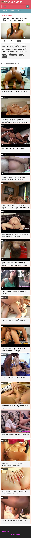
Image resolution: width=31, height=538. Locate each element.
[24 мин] (15, 489)
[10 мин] (15, 432)
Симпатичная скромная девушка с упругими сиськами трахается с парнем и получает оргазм (15, 208)
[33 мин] (15, 461)
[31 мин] (15, 203)
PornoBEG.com (5, 531)
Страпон (4, 57)
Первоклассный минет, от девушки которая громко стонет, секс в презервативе (14, 179)
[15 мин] (15, 89)
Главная (5, 10)
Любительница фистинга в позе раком (15, 434)
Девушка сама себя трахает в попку (14, 91)
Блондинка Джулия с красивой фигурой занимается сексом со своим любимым (15, 122)
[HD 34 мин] (15, 346)
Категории (11, 10)
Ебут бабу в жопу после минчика (13, 148)
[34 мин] (15, 403)
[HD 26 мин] (15, 175)
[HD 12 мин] (15, 146)
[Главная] (12, 2)
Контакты (18, 10)
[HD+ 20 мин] (15, 260)
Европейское (12, 55)
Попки (21, 55)
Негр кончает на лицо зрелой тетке (14, 520)
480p (19, 41)
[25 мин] (15, 118)
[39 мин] (15, 518)
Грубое (4, 55)
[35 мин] (15, 318)
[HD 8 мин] (15, 289)
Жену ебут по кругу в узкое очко (13, 377)
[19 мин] (15, 375)
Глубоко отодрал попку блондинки (14, 320)
